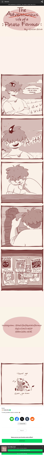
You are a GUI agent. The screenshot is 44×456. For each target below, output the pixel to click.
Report (22, 430)
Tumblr (27, 419)
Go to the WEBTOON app (22, 453)
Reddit (32, 419)
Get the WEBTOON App (25, 450)
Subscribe (22, 423)
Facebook (17, 419)
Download (22, 440)
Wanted (7, 1)
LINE (12, 419)
